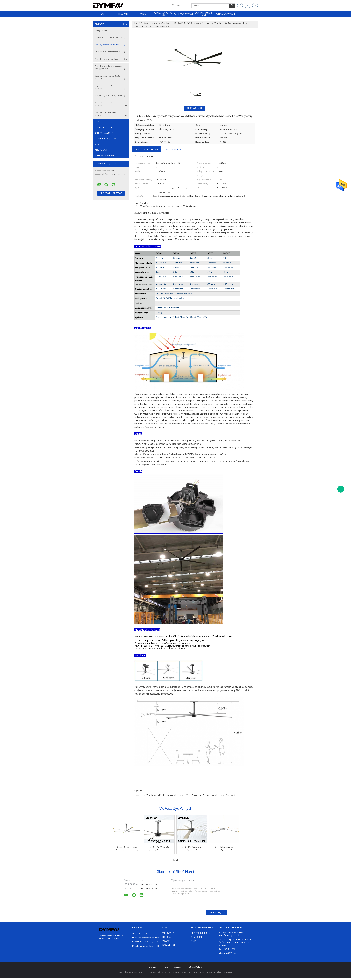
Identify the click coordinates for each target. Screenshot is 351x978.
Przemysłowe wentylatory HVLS (111, 38)
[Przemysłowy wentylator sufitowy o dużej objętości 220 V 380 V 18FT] (159, 830)
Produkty (123, 14)
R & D (193, 941)
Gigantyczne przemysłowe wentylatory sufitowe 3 (213, 795)
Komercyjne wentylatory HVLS (111, 45)
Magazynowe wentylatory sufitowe (111, 114)
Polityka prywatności (172, 967)
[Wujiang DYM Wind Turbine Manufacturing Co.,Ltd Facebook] (240, 5)
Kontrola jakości (183, 14)
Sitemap (152, 967)
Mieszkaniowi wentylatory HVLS (111, 52)
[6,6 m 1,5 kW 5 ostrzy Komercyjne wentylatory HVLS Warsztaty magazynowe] (127, 830)
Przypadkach (101, 150)
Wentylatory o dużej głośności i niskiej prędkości (111, 67)
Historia (166, 937)
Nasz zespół (168, 945)
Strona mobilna (195, 967)
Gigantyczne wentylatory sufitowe (111, 87)
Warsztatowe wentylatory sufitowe (111, 104)
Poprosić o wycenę (225, 14)
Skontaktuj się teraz (194, 109)
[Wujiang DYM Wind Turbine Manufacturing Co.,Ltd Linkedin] (255, 5)
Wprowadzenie (170, 933)
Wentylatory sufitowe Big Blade (111, 96)
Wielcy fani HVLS (111, 30)
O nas (143, 14)
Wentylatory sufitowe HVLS (111, 59)
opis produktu (173, 149)
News (97, 144)
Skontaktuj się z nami (203, 14)
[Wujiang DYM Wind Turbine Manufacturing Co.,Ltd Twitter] (247, 5)
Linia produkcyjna (200, 933)
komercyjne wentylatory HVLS (176, 795)
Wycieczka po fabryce (163, 14)
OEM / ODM (196, 937)
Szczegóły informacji (146, 149)
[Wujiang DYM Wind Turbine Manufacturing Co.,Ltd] (99, 184)
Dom (103, 14)
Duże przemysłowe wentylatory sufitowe (111, 77)
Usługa (166, 941)
